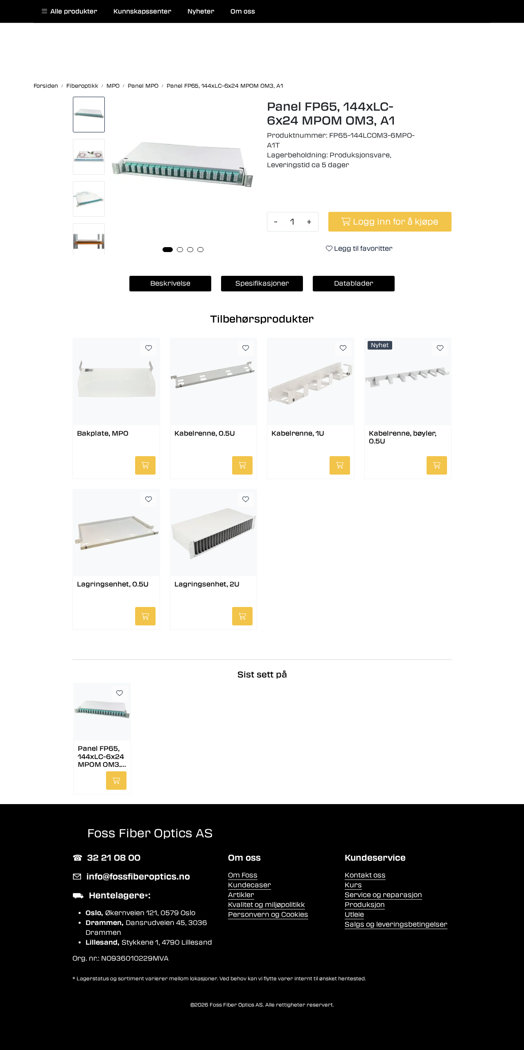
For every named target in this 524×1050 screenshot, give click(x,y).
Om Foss (242, 875)
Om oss (242, 11)
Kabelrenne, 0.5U (204, 433)
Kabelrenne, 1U (297, 433)
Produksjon (365, 905)
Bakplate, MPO (103, 433)
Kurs (353, 885)
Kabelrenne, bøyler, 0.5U (402, 437)
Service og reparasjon (383, 895)
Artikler (241, 895)
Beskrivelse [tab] (170, 283)
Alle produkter (72, 11)
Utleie (354, 914)
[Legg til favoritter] (148, 348)
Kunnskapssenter (142, 11)
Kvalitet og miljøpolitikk (266, 905)
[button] (168, 249)
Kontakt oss (365, 875)
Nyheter (200, 11)
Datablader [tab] (353, 283)
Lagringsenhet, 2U (206, 584)
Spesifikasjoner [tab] (262, 283)
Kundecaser (249, 885)
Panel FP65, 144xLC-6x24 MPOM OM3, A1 (101, 756)
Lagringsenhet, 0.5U (113, 584)
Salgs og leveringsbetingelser (396, 924)
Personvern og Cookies (268, 914)
